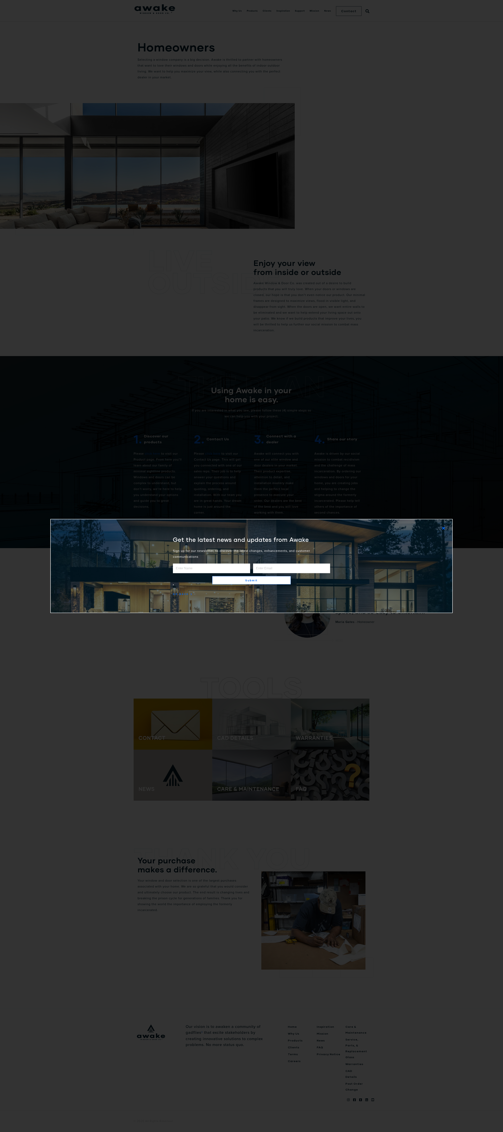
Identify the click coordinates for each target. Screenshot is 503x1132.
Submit (251, 580)
